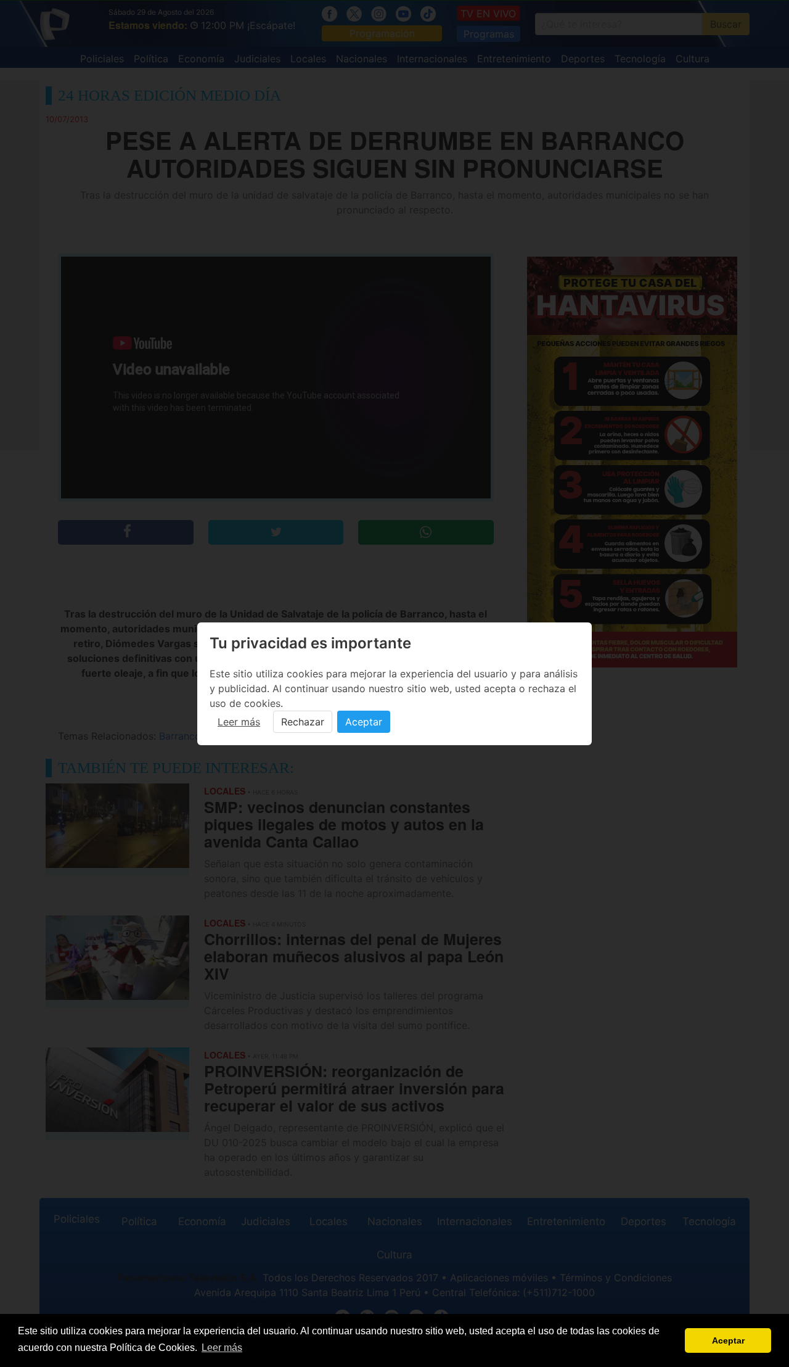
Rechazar (302, 722)
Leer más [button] (222, 1347)
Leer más (239, 722)
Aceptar (363, 722)
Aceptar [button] (728, 1340)
